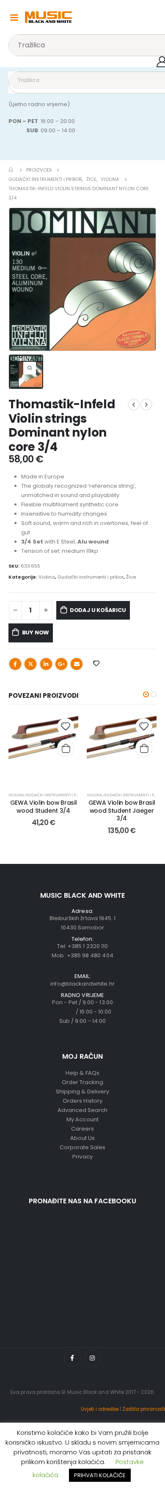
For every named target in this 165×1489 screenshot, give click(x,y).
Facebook (15, 664)
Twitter (30, 664)
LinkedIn (46, 664)
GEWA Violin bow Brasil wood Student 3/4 (43, 806)
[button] (146, 694)
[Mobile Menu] (13, 17)
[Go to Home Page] (11, 170)
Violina (46, 577)
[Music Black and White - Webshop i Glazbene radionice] (48, 17)
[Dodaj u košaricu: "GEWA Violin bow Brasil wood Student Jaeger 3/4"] (143, 748)
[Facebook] (72, 1358)
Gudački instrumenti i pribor (91, 577)
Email (76, 664)
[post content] (43, 749)
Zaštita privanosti (143, 1409)
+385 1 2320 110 (88, 946)
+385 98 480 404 (90, 955)
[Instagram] (92, 1358)
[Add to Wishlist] (66, 727)
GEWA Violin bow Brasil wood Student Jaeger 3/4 (121, 810)
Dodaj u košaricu (98, 610)
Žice (131, 577)
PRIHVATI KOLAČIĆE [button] (100, 1475)
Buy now (36, 632)
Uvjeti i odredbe (99, 1409)
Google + (61, 664)
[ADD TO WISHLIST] (96, 663)
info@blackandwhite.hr (82, 984)
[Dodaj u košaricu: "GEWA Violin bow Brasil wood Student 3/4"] (65, 748)
